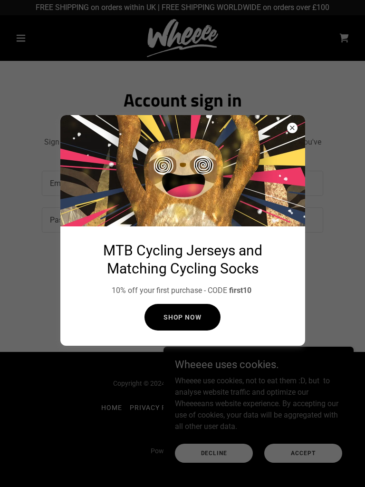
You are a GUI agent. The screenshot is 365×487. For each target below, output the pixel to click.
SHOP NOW (182, 317)
